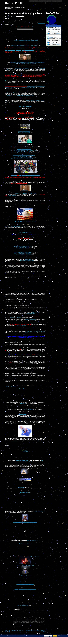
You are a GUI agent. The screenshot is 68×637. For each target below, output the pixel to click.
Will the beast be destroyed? (25, 232)
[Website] (13, 624)
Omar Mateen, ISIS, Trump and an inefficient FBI (20, 263)
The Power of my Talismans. (10, 386)
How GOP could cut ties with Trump (22, 247)
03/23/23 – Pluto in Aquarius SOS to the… (52, 43)
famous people (29, 331)
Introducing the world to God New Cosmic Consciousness (25, 291)
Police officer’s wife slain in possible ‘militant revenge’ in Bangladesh (24, 158)
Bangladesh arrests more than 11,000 (23, 151)
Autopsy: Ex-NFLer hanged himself (28, 50)
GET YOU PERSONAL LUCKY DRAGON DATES (25, 565)
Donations (60, 0)
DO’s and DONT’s (28, 259)
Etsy (40, 0)
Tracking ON (53, 24)
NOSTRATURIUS (21, 487)
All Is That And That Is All (25, 492)
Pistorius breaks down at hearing (22, 249)
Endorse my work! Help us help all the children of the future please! (25, 582)
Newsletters (35, 0)
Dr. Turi (13, 16)
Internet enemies (13, 230)
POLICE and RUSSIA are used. (13, 104)
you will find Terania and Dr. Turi (39, 511)
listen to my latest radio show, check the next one (25, 577)
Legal (51, 0)
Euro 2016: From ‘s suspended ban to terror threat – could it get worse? (25, 175)
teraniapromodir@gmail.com (28, 409)
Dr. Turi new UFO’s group (25, 484)
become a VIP (23, 403)
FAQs (47, 0)
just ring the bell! (14, 440)
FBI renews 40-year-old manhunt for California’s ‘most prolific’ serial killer (24, 146)
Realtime (49, 24)
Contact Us (55, 0)
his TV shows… (35, 322)
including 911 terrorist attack (30, 319)
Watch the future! (41, 23)
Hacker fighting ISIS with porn (24, 131)
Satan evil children (25, 332)
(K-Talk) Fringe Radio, (22, 414)
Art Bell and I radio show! (21, 325)
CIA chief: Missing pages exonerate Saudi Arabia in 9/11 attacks (24, 147)
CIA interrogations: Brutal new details (24, 149)
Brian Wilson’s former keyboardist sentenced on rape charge (24, 155)
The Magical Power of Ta (23, 543)
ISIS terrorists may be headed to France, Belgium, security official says (23, 150)
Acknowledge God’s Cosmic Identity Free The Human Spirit (25, 589)
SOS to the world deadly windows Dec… (53, 27)
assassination (32, 86)
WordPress (13, 634)
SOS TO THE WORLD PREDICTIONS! (25, 106)
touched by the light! (31, 313)
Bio (38, 0)
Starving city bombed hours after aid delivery (22, 253)
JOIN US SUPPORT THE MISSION (33, 540)
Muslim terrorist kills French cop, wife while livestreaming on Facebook (23, 87)
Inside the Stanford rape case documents (24, 254)
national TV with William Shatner (32, 316)
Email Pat (29, 417)
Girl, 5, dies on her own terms (22, 144)
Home (30, 0)
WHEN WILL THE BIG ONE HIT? (25, 98)
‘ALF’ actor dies (18, 50)
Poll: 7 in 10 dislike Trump (22, 156)
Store (43, 0)
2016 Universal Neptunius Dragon (21, 460)
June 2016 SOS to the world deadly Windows (24, 68)
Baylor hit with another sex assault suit (24, 153)
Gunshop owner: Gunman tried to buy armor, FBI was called (24, 130)
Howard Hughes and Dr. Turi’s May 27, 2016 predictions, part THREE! (20, 95)
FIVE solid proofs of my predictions (15, 317)
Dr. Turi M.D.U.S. (15, 3)
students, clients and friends (39, 331)
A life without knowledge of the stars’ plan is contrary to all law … (25, 522)
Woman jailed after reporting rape (24, 255)
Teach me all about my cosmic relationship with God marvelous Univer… (26, 556)
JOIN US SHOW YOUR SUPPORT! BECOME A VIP (25, 584)
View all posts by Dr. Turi (17, 626)
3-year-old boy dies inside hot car (24, 132)
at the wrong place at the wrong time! (27, 260)
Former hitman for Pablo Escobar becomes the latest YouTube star (24, 152)
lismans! (29, 543)
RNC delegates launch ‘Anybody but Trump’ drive (22, 246)
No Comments (43, 16)
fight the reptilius (35, 312)
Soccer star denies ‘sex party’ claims (24, 257)
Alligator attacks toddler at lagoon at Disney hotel (22, 157)
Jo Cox (29, 48)
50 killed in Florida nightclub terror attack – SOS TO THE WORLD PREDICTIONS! (24, 45)
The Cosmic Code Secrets (20, 16)
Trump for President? (13, 195)
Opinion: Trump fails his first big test (22, 248)
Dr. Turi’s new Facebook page (25, 475)
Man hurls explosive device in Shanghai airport (23, 252)
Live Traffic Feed (54, 25)
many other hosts (25, 327)
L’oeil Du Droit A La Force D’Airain (25, 575)
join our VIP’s (40, 440)
